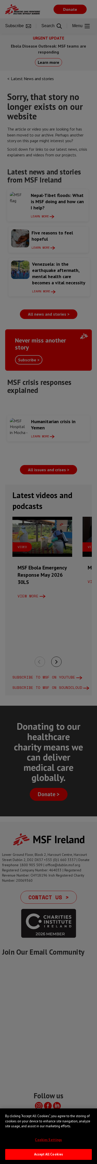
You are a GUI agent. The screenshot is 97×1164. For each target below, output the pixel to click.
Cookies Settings (48, 1140)
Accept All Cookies (48, 1154)
